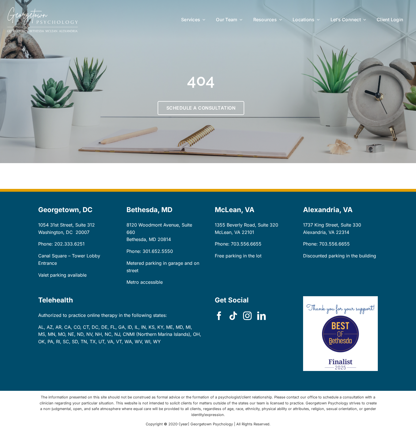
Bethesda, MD (141, 239)
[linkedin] (261, 316)
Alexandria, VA (318, 232)
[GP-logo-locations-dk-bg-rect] (42, 9)
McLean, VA (227, 232)
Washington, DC (55, 232)
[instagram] (247, 316)
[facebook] (219, 316)
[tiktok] (233, 316)
